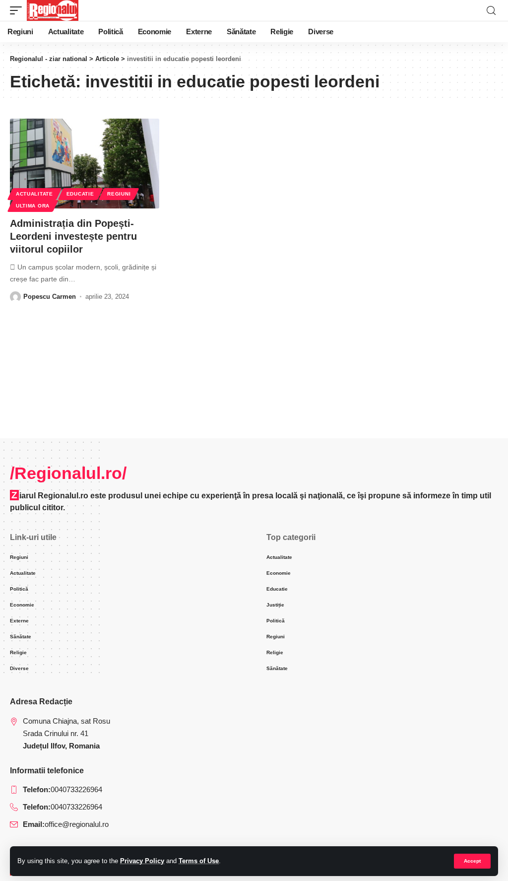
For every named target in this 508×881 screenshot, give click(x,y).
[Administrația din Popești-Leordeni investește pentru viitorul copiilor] (84, 163)
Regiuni (118, 194)
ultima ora (33, 205)
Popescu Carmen (49, 296)
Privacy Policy (142, 861)
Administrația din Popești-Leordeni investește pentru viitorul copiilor (73, 236)
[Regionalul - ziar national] (52, 10)
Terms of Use (199, 861)
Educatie (80, 194)
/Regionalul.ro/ (68, 473)
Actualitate (34, 194)
